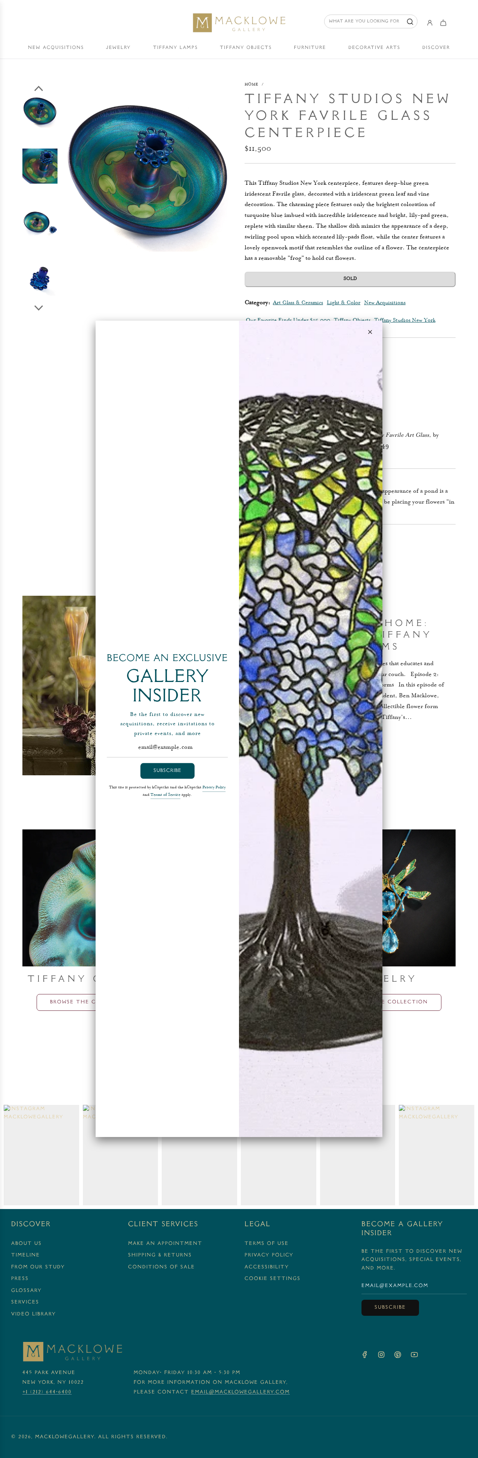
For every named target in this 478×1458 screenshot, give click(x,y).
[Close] (370, 332)
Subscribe (167, 771)
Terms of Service (165, 795)
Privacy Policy (214, 788)
